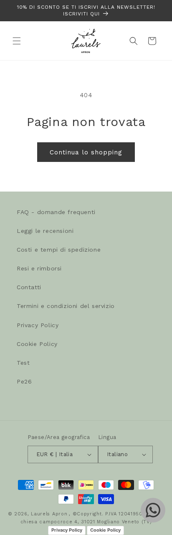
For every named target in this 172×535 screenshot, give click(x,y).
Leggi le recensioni (45, 230)
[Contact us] (153, 510)
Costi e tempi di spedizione (59, 249)
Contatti (29, 287)
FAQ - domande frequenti (56, 212)
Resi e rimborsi (39, 268)
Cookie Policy (37, 344)
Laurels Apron (49, 514)
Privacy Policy (37, 325)
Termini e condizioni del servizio (66, 306)
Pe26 (24, 381)
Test (23, 362)
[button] (17, 41)
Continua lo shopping (86, 152)
